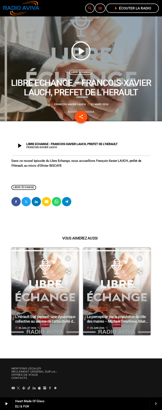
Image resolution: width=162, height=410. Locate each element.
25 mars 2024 (97, 104)
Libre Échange (81, 72)
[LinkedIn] (34, 388)
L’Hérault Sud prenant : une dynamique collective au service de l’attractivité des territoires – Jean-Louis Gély (46, 321)
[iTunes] (39, 388)
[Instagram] (44, 388)
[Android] (55, 388)
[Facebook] (50, 388)
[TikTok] (29, 388)
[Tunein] (23, 388)
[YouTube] (13, 388)
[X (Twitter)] (18, 388)
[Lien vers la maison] (21, 8)
